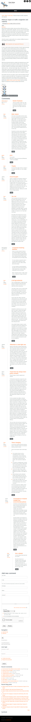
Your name (3, 575)
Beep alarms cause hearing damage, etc (10, 681)
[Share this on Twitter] (4, 91)
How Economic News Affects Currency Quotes (11, 668)
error (11, 155)
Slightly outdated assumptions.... (8, 675)
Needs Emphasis (17, 101)
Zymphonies (8, 719)
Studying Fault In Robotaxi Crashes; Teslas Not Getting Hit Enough (15, 696)
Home (3, 15)
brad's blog (10, 15)
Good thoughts (14, 176)
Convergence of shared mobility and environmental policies (20, 500)
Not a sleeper (19, 553)
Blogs (6, 15)
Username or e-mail (5, 649)
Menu (15, 10)
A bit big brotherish (17, 280)
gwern (3, 155)
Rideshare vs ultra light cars (18, 344)
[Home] (4, 7)
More (29, 710)
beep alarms (4, 679)
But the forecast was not (7, 676)
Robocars (4, 27)
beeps (3, 678)
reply (14, 110)
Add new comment (13, 95)
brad (9, 23)
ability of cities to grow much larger (13, 80)
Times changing (16, 442)
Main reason (15, 114)
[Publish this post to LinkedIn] (4, 94)
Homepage (4, 585)
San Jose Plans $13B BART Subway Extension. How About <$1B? (15, 698)
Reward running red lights (7, 670)
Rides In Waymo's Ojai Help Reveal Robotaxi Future (12, 689)
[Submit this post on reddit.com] (4, 86)
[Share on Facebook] (4, 89)
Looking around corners (7, 673)
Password (3, 653)
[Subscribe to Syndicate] (2, 714)
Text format (5, 609)
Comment (4, 595)
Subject (3, 590)
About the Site (5, 632)
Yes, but (14, 196)
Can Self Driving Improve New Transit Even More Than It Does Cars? (15, 699)
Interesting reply (5, 671)
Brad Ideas (12, 2)
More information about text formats (20, 607)
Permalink (3, 159)
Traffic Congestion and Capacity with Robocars (14, 44)
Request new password (7, 659)
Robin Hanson (5, 100)
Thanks (14, 166)
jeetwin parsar (5, 682)
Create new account (6, 658)
